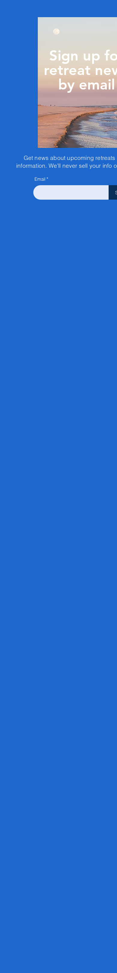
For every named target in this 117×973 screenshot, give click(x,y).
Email (39, 179)
